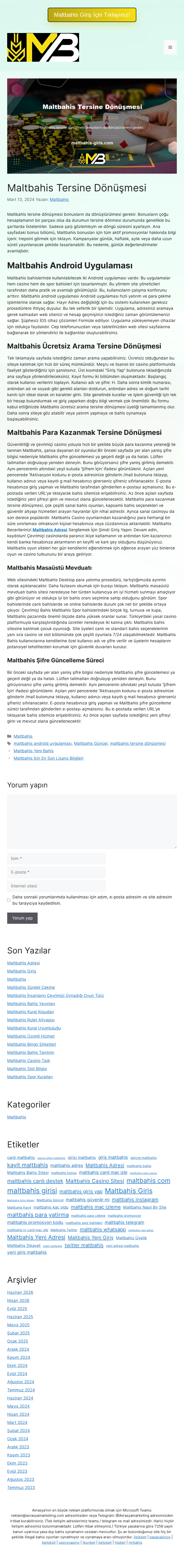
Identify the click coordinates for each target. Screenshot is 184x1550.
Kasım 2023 (18, 1455)
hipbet (120, 1542)
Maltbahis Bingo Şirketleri (31, 1044)
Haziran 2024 (20, 1398)
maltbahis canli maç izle (103, 1172)
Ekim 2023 (17, 1463)
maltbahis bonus (64, 1173)
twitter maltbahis (84, 1245)
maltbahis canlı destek (35, 1181)
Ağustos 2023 (20, 1479)
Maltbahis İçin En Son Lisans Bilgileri (48, 758)
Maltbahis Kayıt (19, 1207)
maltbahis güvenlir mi (87, 1199)
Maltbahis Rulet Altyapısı (31, 1020)
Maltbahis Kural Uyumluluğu (34, 1028)
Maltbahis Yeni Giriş (91, 1237)
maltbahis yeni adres (141, 1230)
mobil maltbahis (52, 1246)
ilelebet (140, 1537)
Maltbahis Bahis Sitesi (28, 1172)
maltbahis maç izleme (96, 1207)
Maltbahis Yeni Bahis (34, 750)
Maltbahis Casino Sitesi (95, 1181)
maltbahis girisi (32, 1190)
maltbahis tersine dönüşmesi (138, 743)
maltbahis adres (66, 1165)
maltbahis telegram (124, 1222)
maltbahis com (148, 1180)
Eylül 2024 (17, 1373)
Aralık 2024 (18, 1349)
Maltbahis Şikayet (23, 1245)
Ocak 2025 (17, 1341)
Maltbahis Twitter (64, 1230)
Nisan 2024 (18, 1414)
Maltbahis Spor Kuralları (30, 1076)
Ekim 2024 (17, 1365)
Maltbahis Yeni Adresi (36, 1237)
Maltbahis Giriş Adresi (20, 1200)
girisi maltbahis (82, 1157)
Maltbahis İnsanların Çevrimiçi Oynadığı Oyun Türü (55, 995)
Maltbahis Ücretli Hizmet (31, 1036)
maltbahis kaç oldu (51, 1207)
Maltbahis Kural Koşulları (30, 1011)
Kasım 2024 (18, 1357)
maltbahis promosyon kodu (35, 1222)
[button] (92, 15)
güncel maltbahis (143, 1158)
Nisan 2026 (18, 1300)
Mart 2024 (17, 1422)
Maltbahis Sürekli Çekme (31, 987)
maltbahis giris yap (81, 1191)
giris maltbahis (113, 1157)
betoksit (49, 1542)
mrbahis (135, 1542)
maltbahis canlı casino (143, 1173)
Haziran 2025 (20, 1316)
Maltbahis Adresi (23, 963)
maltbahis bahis (139, 1166)
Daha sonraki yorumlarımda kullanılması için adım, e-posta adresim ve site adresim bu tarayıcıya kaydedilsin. (92, 900)
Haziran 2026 (20, 1292)
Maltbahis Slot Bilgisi (27, 1068)
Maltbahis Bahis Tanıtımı (30, 1052)
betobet (105, 1542)
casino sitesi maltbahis (51, 1158)
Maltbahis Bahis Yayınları (31, 1003)
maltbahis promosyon (124, 1216)
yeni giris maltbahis (27, 1252)
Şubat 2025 (18, 1333)
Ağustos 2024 (20, 1381)
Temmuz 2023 (21, 1487)
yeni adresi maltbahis (122, 1246)
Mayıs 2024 (18, 1406)
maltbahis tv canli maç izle (27, 1230)
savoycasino (69, 1542)
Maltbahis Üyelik (131, 1237)
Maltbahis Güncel (91, 743)
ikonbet (89, 1542)
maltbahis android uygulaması (43, 743)
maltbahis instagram (135, 1199)
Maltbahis (23, 736)
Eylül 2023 (17, 1471)
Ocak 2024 (17, 1438)
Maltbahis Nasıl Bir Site (145, 1207)
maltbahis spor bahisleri (84, 1223)
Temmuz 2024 (21, 1390)
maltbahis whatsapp (103, 1229)
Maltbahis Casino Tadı (28, 1060)
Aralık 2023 (18, 1447)
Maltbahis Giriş (21, 971)
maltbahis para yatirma (38, 1214)
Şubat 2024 (18, 1430)
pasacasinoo (160, 1537)
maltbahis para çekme (88, 1216)
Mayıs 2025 (18, 1325)
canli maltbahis (21, 1157)
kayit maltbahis (27, 1165)
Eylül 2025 (17, 1308)
